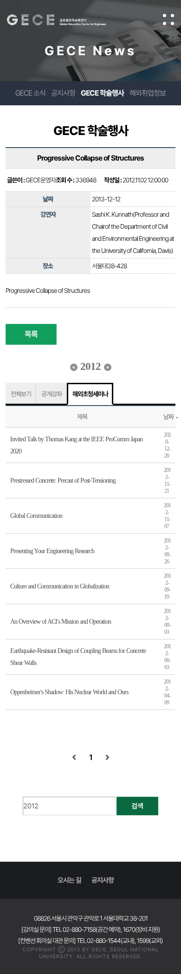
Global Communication (36, 515)
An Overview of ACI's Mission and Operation (60, 621)
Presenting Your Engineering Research (52, 551)
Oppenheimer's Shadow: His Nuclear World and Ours (69, 692)
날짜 (168, 416)
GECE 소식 (30, 93)
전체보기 (21, 394)
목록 (31, 334)
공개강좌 (51, 394)
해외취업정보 (147, 93)
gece (65, 20)
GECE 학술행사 (102, 93)
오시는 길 (69, 880)
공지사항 (63, 93)
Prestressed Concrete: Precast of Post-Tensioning (63, 480)
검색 (137, 806)
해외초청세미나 (90, 394)
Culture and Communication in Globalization (59, 586)
